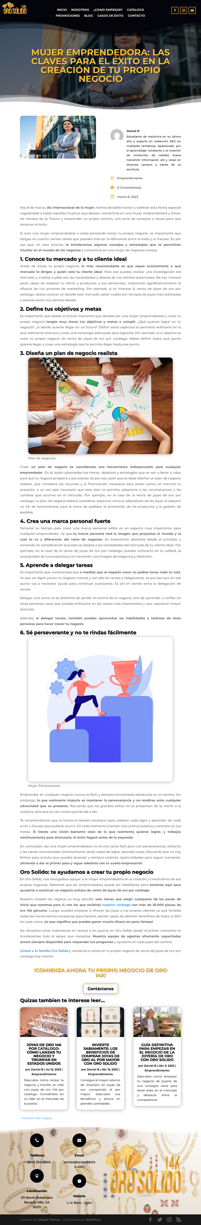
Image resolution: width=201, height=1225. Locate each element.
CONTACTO (136, 15)
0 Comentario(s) (129, 187)
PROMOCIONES (68, 15)
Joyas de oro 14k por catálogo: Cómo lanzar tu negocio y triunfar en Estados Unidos (43, 1054)
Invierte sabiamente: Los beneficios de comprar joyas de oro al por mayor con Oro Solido (100, 1054)
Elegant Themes (49, 1219)
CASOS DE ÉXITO (110, 15)
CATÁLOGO (135, 10)
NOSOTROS (80, 10)
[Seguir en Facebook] (174, 10)
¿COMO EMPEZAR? (108, 10)
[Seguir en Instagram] (183, 10)
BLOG (88, 15)
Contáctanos (101, 988)
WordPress (93, 1219)
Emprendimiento (130, 178)
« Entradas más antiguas (36, 1118)
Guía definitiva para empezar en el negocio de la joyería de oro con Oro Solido (157, 1052)
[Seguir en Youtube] (192, 10)
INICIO (62, 10)
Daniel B (37, 1069)
